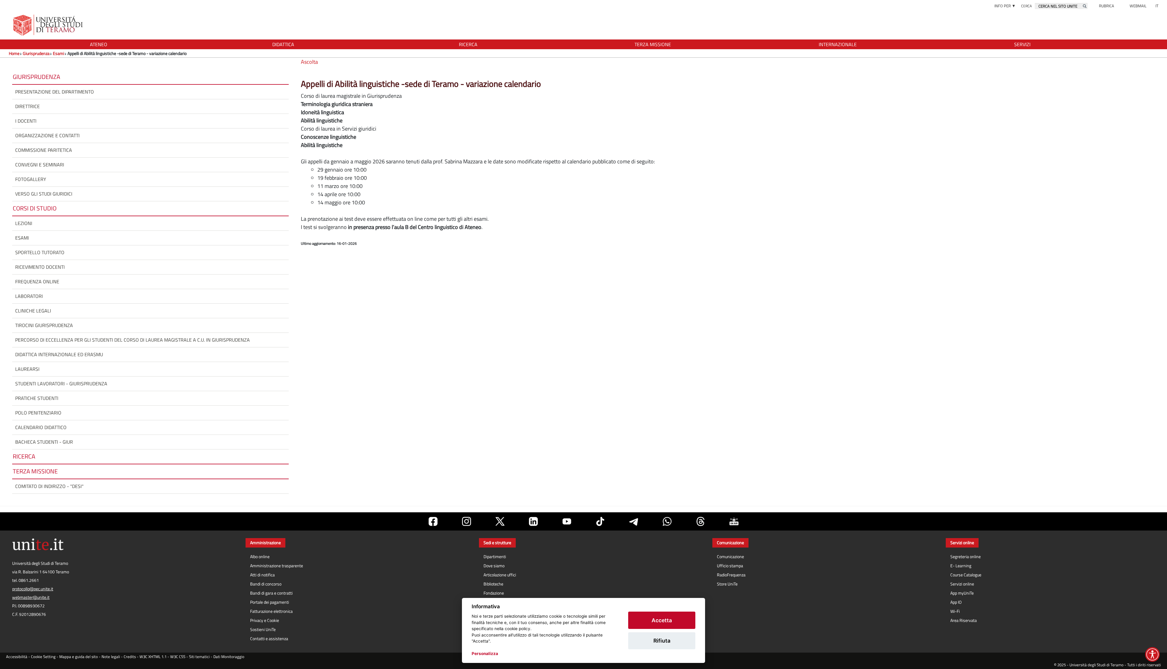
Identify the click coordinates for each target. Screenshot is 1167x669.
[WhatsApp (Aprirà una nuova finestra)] (667, 521)
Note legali (111, 657)
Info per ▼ (1005, 6)
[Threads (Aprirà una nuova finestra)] (700, 521)
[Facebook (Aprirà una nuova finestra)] (433, 521)
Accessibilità (16, 657)
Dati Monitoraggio (228, 657)
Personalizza (485, 653)
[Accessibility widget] (1152, 654)
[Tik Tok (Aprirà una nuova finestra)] (600, 521)
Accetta (662, 620)
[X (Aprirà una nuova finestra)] (499, 521)
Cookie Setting (43, 657)
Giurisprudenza (36, 53)
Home (14, 53)
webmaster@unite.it (31, 597)
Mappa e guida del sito (78, 657)
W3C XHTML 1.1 (153, 657)
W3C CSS (177, 657)
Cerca (1026, 6)
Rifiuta (661, 640)
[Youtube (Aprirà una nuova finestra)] (566, 521)
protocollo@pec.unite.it (32, 588)
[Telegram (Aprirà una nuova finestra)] (633, 521)
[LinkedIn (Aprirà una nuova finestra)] (533, 521)
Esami (58, 53)
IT (1156, 6)
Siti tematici (199, 657)
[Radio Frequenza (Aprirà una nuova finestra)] (733, 521)
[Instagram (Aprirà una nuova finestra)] (466, 521)
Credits (130, 657)
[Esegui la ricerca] (1085, 6)
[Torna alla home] (48, 25)
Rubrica (1106, 6)
